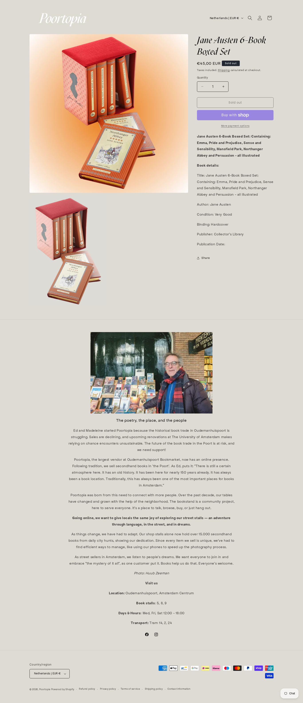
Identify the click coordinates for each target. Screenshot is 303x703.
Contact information (178, 688)
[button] (250, 18)
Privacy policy (108, 688)
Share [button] (205, 258)
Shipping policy (154, 688)
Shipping (224, 70)
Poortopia (44, 689)
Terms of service (130, 688)
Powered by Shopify (62, 689)
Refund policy (87, 688)
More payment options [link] (235, 125)
